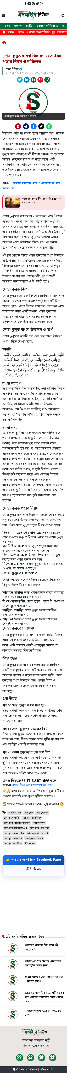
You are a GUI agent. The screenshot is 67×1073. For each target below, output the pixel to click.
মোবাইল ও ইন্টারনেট (47, 26)
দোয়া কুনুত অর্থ (42, 813)
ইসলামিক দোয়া (14, 813)
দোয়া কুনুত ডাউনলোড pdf (15, 828)
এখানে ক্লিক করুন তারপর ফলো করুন (32, 785)
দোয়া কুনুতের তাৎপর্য (34, 838)
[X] (52, 1057)
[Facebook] (19, 1057)
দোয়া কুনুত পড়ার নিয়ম (39, 828)
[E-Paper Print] (26, 126)
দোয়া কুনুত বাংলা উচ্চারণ (37, 833)
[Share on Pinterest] (40, 80)
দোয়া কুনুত (28, 813)
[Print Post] (18, 126)
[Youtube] (30, 1057)
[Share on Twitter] (20, 80)
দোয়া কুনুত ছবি (38, 823)
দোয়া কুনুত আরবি (11, 818)
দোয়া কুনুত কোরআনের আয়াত (17, 823)
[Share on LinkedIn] (27, 80)
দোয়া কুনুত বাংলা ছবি (13, 838)
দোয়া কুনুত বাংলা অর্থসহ (14, 833)
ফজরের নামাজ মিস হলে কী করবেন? (41, 199)
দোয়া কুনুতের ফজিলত (13, 843)
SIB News (33, 868)
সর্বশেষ (18, 26)
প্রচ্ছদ (7, 26)
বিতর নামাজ (30, 843)
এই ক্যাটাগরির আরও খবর (25, 937)
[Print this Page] (33, 80)
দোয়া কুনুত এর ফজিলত (31, 818)
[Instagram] (41, 1057)
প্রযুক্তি (29, 26)
